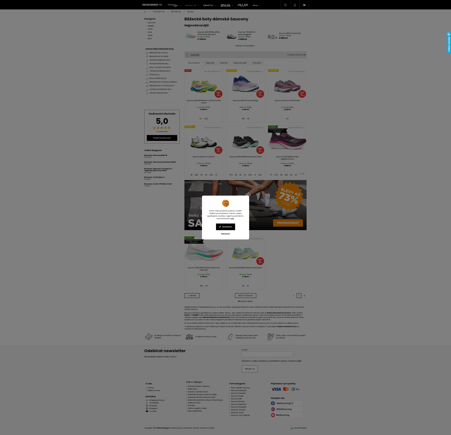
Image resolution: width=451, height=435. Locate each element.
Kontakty (191, 405)
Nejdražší (224, 63)
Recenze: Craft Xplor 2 (154, 177)
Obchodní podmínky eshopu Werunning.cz (205, 400)
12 (304, 295)
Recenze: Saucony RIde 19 (155, 155)
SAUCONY (152, 23)
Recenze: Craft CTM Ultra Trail (158, 184)
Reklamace (192, 389)
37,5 (231, 175)
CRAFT (150, 29)
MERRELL (151, 26)
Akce (150, 38)
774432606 (154, 403)
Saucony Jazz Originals (240, 415)
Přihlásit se (250, 369)
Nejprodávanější (240, 63)
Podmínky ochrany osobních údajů (202, 394)
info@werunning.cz (157, 400)
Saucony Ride (236, 399)
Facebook (153, 406)
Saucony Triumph (238, 410)
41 (216, 175)
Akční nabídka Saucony (240, 388)
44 (201, 118)
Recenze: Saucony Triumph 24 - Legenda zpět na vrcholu (158, 170)
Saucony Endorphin (239, 390)
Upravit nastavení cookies (203, 428)
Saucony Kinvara (238, 401)
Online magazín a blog (197, 408)
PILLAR (150, 35)
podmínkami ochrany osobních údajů (285, 361)
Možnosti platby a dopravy (199, 386)
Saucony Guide (237, 396)
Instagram (153, 408)
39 (201, 175)
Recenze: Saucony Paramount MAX (160, 162)
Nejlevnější (210, 63)
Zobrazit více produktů (244, 46)
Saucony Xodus (237, 412)
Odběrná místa (153, 390)
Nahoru (193, 295)
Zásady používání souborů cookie (201, 397)
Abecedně (257, 63)
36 (248, 118)
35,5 (243, 118)
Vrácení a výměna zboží (198, 392)
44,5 (206, 118)
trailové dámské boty (286, 326)
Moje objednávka (195, 411)
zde (232, 218)
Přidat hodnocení (162, 138)
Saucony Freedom (238, 393)
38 (191, 175)
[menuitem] (174, 5)
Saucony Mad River (238, 404)
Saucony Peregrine (238, 407)
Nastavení (225, 233)
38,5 (196, 175)
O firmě (150, 388)
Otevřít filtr (195, 55)
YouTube (152, 411)
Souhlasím (227, 227)
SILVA (150, 32)
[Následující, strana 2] (299, 295)
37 (271, 175)
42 (248, 286)
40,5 (211, 175)
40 (287, 118)
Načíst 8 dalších (245, 295)
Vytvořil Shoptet (300, 428)
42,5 (260, 175)
